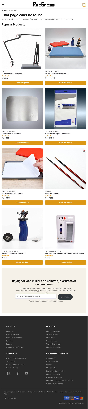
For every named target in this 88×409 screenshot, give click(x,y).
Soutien (49, 365)
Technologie (10, 361)
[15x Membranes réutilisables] (22, 168)
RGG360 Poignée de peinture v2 (13, 253)
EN (5, 398)
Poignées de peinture (10, 251)
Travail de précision (53, 344)
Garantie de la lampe (54, 377)
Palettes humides (51, 71)
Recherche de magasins (55, 371)
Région (6, 394)
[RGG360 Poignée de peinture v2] (22, 228)
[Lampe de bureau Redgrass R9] (22, 48)
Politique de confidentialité (36, 392)
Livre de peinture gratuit (15, 365)
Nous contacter (52, 361)
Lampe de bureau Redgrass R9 (13, 74)
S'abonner (65, 297)
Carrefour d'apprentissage (16, 358)
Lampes (4, 71)
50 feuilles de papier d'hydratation (57, 134)
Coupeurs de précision (14, 347)
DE (12, 398)
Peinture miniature (53, 331)
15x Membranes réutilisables (12, 193)
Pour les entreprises (53, 347)
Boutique (10, 326)
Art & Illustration (52, 334)
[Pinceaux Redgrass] (65, 168)
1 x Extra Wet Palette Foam (11, 134)
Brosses (48, 191)
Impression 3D (51, 341)
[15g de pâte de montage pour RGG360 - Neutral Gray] (65, 228)
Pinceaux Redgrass (52, 193)
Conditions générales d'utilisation (14, 392)
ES (15, 398)
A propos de (50, 358)
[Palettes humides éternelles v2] (65, 48)
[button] (83, 4)
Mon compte (51, 368)
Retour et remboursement (73, 392)
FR (8, 398)
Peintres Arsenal (12, 368)
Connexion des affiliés (54, 384)
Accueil (4, 10)
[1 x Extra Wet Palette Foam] (22, 108)
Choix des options (22, 83)
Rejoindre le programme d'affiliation (59, 380)
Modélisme (50, 338)
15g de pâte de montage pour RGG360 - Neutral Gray (64, 253)
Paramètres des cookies (55, 392)
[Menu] (5, 4)
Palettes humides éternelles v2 (56, 74)
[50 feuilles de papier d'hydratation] (65, 108)
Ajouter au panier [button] (22, 262)
